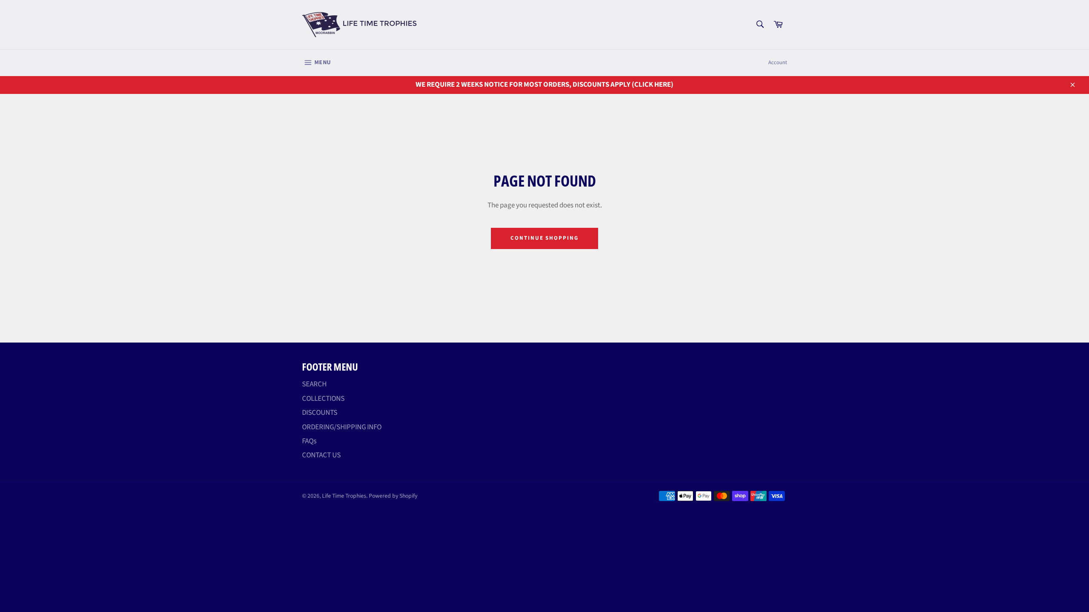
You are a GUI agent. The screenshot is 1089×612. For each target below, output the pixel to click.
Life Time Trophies (344, 496)
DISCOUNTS (319, 413)
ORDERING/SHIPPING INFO (342, 427)
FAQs (309, 441)
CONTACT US (321, 455)
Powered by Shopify (393, 496)
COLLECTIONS (323, 399)
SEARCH (314, 384)
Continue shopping (544, 238)
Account (777, 62)
